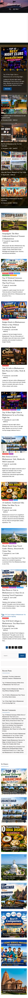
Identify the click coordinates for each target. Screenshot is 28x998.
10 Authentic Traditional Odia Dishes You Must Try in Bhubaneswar (13, 505)
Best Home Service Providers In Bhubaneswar (13, 963)
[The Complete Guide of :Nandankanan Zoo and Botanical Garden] (14, 104)
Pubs (19, 409)
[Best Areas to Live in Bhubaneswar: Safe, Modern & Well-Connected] (14, 810)
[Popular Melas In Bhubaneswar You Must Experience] (14, 187)
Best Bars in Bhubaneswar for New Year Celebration (11, 145)
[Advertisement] (14, 28)
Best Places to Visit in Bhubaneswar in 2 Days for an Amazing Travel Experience (13, 592)
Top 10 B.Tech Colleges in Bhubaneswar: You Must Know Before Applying (13, 623)
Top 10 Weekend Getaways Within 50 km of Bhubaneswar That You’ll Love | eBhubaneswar (13, 716)
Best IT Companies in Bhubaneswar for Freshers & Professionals (14, 934)
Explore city (5, 230)
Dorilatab (6, 329)
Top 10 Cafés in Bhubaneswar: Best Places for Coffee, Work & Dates (13, 370)
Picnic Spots (16, 273)
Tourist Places (6, 275)
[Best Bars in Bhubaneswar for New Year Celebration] (14, 132)
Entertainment (6, 409)
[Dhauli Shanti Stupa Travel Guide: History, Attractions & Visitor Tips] (14, 867)
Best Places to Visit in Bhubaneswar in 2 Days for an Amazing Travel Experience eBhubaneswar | (12, 725)
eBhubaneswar (14, 4)
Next (20, 647)
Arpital (5, 285)
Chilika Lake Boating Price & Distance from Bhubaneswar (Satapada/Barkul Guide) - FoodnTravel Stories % (13, 748)
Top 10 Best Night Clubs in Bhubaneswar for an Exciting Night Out (13, 76)
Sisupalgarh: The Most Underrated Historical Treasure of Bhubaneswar (13, 236)
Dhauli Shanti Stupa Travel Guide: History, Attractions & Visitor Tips (13, 548)
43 (16, 647)
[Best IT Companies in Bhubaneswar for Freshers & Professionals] (14, 924)
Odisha (11, 273)
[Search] (10, 9)
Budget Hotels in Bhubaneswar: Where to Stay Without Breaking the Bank (13, 324)
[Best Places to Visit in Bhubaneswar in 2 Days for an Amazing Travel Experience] (14, 896)
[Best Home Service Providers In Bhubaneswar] (14, 953)
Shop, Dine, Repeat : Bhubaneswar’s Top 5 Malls (13, 172)
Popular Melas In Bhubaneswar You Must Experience (11, 199)
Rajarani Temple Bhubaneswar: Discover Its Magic (13, 991)
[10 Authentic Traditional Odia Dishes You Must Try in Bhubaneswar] (14, 839)
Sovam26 (6, 241)
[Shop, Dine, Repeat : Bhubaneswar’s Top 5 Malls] (14, 160)
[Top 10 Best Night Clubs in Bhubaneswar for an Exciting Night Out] (14, 59)
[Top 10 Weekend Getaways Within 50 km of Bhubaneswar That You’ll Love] (14, 782)
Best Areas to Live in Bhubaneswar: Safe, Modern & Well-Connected (13, 459)
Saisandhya (7, 420)
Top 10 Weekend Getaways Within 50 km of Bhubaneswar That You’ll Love (13, 280)
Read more (7, 88)
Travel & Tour (13, 275)
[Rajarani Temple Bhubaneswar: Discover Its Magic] (14, 981)
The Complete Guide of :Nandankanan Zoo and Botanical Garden (13, 116)
